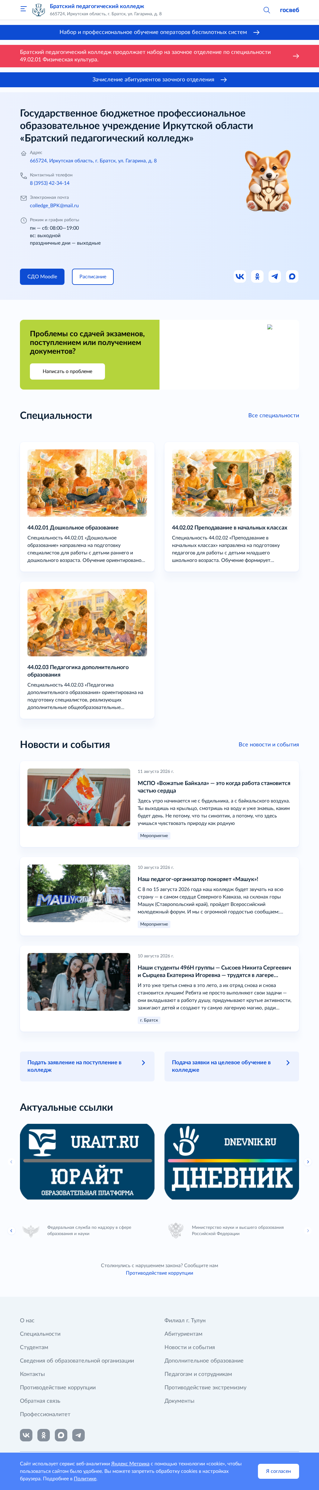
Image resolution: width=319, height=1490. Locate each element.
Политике (85, 1478)
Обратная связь (40, 1401)
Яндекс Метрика (130, 1463)
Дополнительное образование (204, 1361)
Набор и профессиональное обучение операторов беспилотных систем (153, 32)
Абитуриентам (183, 1334)
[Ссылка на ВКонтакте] (26, 1435)
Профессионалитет (45, 1414)
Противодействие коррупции (159, 1273)
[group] (87, 1162)
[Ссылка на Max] (292, 276)
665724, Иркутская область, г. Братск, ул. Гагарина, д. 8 (93, 160)
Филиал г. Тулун (185, 1321)
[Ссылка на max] (61, 1435)
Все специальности (273, 416)
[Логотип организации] (38, 10)
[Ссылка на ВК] (240, 276)
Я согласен (278, 1471)
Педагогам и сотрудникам (198, 1374)
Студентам (34, 1347)
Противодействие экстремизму (205, 1388)
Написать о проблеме (67, 371)
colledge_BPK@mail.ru (54, 205)
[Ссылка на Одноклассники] (257, 276)
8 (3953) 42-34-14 (49, 183)
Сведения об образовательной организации (77, 1361)
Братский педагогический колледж (97, 6)
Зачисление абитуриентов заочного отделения (153, 80)
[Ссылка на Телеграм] (275, 276)
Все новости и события (269, 745)
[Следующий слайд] (308, 1230)
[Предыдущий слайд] (11, 1162)
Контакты (32, 1374)
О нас (27, 1321)
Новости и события (189, 1347)
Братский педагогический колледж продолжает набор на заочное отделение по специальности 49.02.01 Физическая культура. (145, 56)
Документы (179, 1401)
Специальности (40, 1334)
